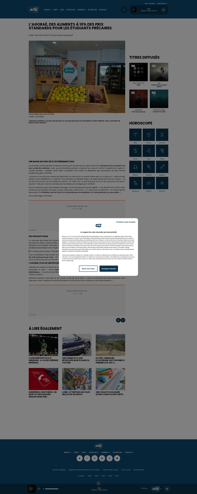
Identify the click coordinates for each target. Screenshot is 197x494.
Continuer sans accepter (125, 222)
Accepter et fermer (109, 268)
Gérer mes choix (88, 268)
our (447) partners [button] (72, 236)
